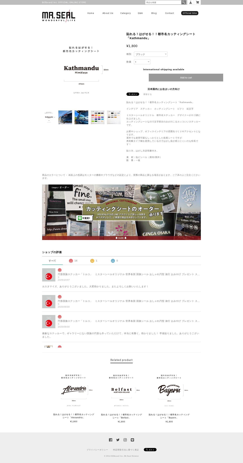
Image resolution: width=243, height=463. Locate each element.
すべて (52, 260)
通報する (147, 94)
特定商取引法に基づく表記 (126, 450)
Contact (169, 13)
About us (107, 13)
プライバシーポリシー (97, 450)
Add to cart (186, 77)
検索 (183, 2)
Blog (154, 13)
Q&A (140, 13)
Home (90, 13)
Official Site (190, 13)
